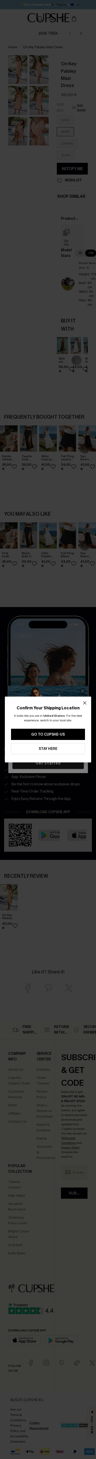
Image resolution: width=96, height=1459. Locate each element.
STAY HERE (48, 748)
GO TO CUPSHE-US (48, 734)
